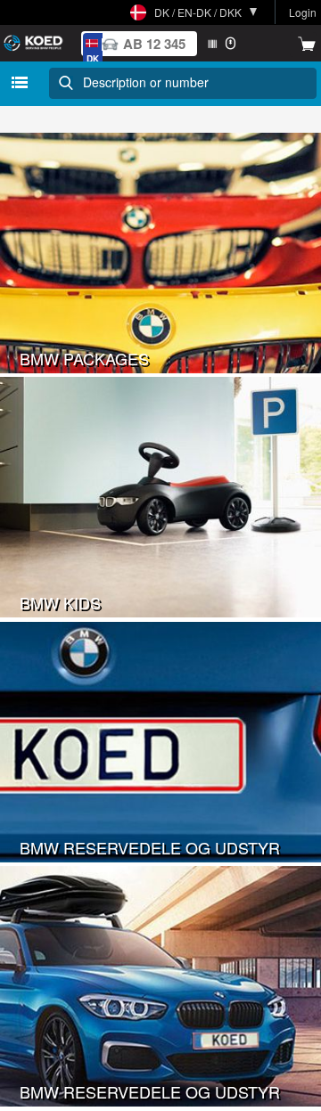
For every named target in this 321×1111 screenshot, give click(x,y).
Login (303, 12)
